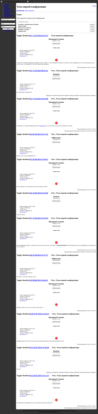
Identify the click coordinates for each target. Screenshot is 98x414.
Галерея (6, 10)
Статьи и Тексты (9, 11)
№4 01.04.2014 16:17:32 (38, 134)
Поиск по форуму (29, 10)
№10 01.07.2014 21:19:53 (39, 314)
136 (32, 88)
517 (32, 54)
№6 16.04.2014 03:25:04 (38, 193)
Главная (6, 4)
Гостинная (7, 14)
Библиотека (7, 8)
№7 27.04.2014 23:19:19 (38, 218)
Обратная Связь (8, 15)
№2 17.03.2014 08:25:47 (38, 71)
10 (31, 151)
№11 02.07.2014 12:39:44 (39, 348)
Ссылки (6, 12)
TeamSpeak (42, 125)
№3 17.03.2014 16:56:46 (38, 99)
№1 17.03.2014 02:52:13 (38, 36)
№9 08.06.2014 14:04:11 (38, 280)
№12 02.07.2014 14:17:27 (39, 376)
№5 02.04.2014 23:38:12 (38, 159)
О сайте (6, 16)
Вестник (6, 5)
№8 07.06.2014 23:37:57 (38, 255)
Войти (8, 29)
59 (26, 53)
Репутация (22, 56)
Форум (6, 7)
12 (26, 86)
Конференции (20, 10)
